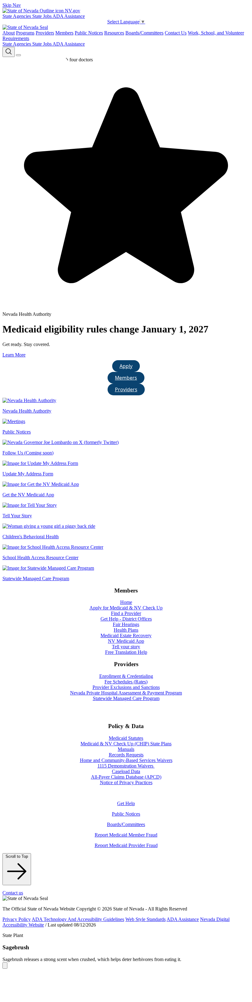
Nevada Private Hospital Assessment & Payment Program (126, 692)
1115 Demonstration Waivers (126, 765)
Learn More (14, 354)
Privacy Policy (16, 919)
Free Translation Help (126, 652)
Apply (126, 366)
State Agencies (17, 16)
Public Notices (89, 32)
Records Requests (126, 754)
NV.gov (72, 10)
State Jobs (42, 16)
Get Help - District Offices (126, 618)
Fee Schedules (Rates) (126, 681)
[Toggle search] (8, 52)
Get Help (126, 803)
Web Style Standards (145, 919)
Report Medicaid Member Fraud (126, 834)
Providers (45, 32)
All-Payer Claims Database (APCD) (126, 777)
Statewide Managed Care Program (126, 698)
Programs (25, 32)
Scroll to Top (17, 856)
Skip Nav (11, 5)
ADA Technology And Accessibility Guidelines (78, 919)
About (8, 32)
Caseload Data (126, 771)
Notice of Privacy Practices (126, 782)
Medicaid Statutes (126, 738)
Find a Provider (126, 613)
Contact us (12, 892)
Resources (114, 32)
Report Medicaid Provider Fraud (126, 845)
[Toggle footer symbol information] (4, 965)
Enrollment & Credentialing (126, 676)
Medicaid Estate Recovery (126, 635)
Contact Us (176, 32)
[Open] (18, 55)
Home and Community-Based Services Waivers (126, 760)
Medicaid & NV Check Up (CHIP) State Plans (126, 743)
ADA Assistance (69, 16)
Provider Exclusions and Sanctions (126, 687)
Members (64, 32)
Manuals (126, 749)
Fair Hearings (126, 624)
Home (126, 602)
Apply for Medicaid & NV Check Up (126, 607)
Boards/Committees (144, 32)
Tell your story (126, 646)
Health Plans (126, 630)
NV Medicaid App (126, 641)
